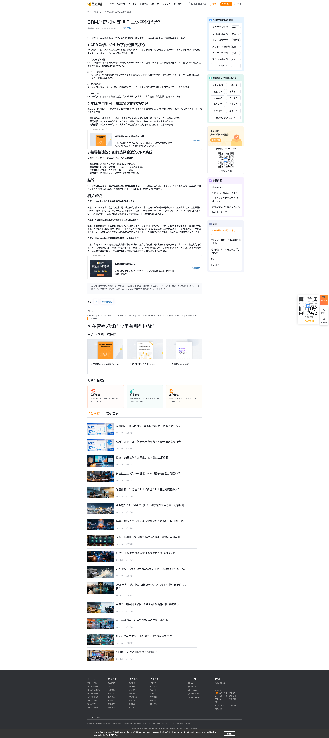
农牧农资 (111, 700)
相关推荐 (93, 413)
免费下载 (196, 140)
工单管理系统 (155, 723)
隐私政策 (153, 704)
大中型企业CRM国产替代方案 (226, 206)
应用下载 (192, 678)
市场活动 (132, 693)
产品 (112, 3)
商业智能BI (137, 723)
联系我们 (219, 678)
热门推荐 (90, 718)
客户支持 (155, 3)
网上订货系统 (117, 723)
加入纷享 (153, 693)
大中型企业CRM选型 (106, 315)
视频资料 (132, 700)
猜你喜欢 (112, 413)
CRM (89, 11)
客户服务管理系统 (93, 690)
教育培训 (111, 707)
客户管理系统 (107, 723)
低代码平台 (146, 723)
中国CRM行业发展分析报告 (225, 192)
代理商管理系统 (92, 697)
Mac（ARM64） (196, 697)
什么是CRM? (218, 187)
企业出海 (180, 723)
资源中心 (144, 3)
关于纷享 (178, 3)
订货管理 (233, 104)
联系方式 (153, 697)
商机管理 (233, 85)
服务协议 (153, 700)
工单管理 (233, 110)
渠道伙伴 (166, 3)
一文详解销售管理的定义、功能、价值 (225, 200)
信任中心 (153, 690)
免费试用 (226, 4)
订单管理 (218, 97)
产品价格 (132, 690)
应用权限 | (187, 729)
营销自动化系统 (92, 686)
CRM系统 (98, 723)
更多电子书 (225, 65)
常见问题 (132, 683)
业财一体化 (165, 723)
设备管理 (218, 110)
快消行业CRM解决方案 (146, 315)
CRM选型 (91, 315)
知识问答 (97, 11)
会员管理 (218, 104)
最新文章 (98, 718)
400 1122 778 (230, 148)
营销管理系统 (191, 315)
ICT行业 (111, 693)
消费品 (110, 686)
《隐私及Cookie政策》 (198, 732)
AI (96, 301)
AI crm (131, 315)
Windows (194, 690)
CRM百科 (179, 315)
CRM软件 (90, 723)
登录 (214, 4)
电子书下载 (133, 697)
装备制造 (111, 690)
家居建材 (111, 704)
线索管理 (218, 91)
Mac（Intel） (195, 694)
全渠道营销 (218, 85)
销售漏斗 (233, 91)
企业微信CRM (92, 700)
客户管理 (233, 97)
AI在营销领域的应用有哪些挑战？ (122, 326)
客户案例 (132, 3)
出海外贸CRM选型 (165, 315)
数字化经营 (107, 301)
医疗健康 (111, 697)
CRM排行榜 (121, 315)
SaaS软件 (111, 683)
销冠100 (187, 723)
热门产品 (91, 678)
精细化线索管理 (219, 212)
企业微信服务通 (92, 707)
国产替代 (173, 723)
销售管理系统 (92, 683)
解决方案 (121, 3)
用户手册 (132, 686)
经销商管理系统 (92, 693)
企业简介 (153, 683)
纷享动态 (153, 686)
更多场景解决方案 (225, 117)
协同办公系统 (128, 723)
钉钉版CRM (91, 704)
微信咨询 (127, 28)
